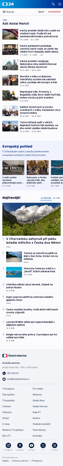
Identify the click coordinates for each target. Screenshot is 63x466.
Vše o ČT (6, 435)
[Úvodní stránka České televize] (14, 355)
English (5, 460)
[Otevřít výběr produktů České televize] (60, 4)
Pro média (38, 388)
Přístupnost (37, 460)
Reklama (37, 394)
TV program (8, 388)
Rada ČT (37, 412)
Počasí (5, 418)
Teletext (6, 406)
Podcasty (7, 412)
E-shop (6, 423)
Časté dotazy (39, 429)
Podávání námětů (41, 423)
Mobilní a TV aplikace (12, 429)
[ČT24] (8, 4)
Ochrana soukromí (20, 460)
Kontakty (37, 435)
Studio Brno (39, 400)
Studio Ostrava (40, 406)
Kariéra (36, 418)
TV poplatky (8, 400)
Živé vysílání (8, 394)
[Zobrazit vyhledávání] (53, 4)
